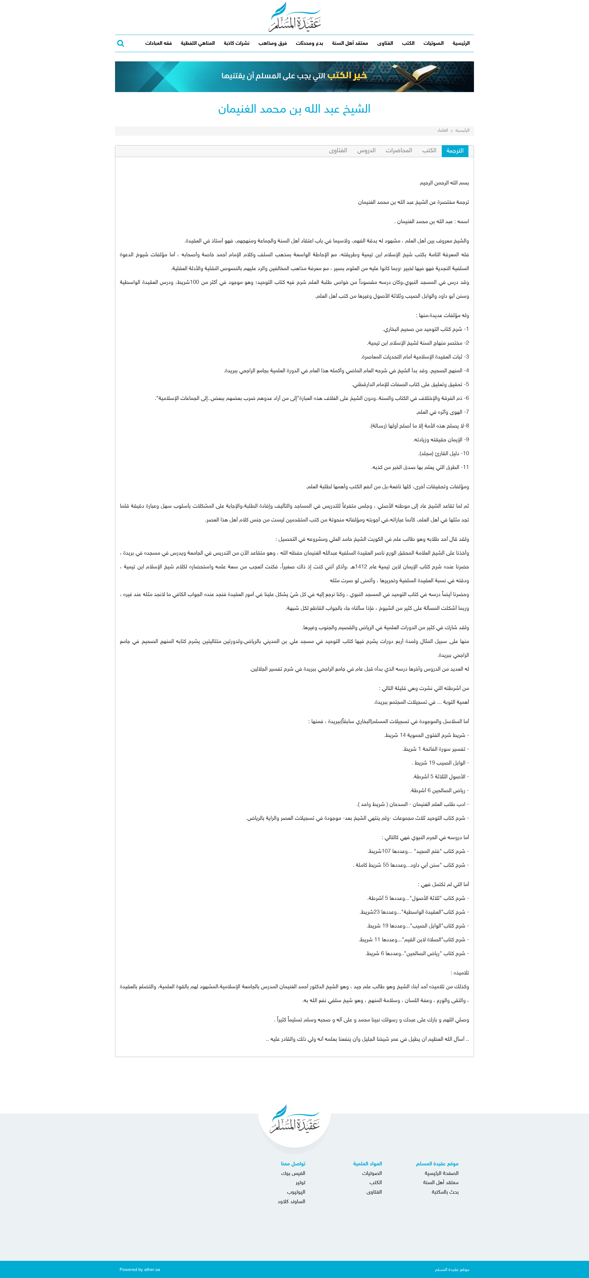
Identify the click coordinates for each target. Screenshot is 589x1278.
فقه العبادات (158, 44)
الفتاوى (385, 44)
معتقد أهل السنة (350, 44)
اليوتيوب (296, 1192)
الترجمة (455, 151)
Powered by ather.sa (140, 1269)
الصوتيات (434, 44)
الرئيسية (461, 44)
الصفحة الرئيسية (442, 1174)
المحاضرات (399, 150)
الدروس (366, 150)
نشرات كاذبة (236, 44)
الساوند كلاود (291, 1202)
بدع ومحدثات (309, 44)
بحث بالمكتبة (445, 1192)
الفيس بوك (293, 1174)
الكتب (408, 44)
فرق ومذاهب (273, 44)
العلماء (442, 130)
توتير (300, 1183)
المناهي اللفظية (198, 44)
